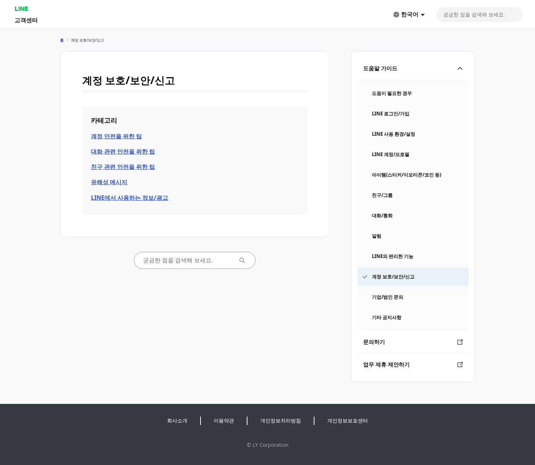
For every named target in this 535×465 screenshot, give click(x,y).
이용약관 (224, 420)
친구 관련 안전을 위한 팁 (123, 167)
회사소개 (177, 420)
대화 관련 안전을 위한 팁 (123, 151)
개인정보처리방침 (280, 420)
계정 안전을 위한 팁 (116, 136)
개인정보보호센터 (347, 420)
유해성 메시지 (109, 182)
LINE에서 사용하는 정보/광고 (129, 198)
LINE (21, 8)
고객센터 (26, 20)
